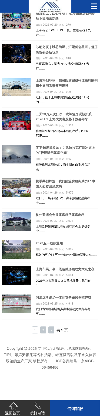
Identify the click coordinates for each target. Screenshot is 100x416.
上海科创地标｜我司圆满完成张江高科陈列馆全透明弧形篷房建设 (67, 83)
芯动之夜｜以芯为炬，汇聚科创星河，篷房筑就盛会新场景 (67, 49)
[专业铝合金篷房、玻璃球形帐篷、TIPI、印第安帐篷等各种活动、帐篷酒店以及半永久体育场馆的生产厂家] (50, 6)
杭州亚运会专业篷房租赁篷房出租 (60, 214)
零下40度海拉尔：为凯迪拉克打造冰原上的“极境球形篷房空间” (65, 150)
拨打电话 (37, 413)
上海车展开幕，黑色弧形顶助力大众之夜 (65, 269)
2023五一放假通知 (49, 243)
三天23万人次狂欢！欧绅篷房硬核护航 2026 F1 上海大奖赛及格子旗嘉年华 (64, 116)
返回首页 (12, 413)
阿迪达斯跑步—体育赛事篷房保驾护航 (63, 297)
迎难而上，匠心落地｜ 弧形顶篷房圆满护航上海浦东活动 (65, 16)
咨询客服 (75, 408)
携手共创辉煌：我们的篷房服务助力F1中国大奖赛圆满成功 (65, 183)
